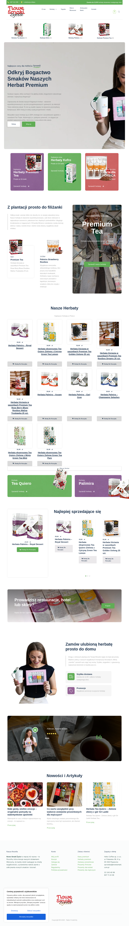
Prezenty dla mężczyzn (87, 870)
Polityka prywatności (59, 870)
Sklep (13, 124)
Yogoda (63, 9)
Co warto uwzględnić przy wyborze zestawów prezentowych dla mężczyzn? (64, 812)
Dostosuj (14, 911)
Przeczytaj (12, 825)
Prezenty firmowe (84, 865)
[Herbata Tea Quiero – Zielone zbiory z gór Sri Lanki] (104, 794)
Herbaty (52, 9)
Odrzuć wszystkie (34, 911)
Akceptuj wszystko (26, 917)
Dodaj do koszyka (20, 364)
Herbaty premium (84, 859)
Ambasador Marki (83, 9)
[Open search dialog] (119, 12)
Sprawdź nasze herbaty (97, 264)
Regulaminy (55, 867)
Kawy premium (83, 857)
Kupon (107, 606)
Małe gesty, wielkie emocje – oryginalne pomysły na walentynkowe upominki (22, 812)
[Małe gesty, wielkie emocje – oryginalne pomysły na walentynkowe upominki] (25, 794)
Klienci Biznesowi (73, 9)
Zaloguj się (55, 862)
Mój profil (55, 857)
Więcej (28, 124)
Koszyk (54, 859)
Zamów (54, 865)
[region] (26, 905)
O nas (44, 9)
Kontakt (93, 9)
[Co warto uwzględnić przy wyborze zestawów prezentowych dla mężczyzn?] (64, 794)
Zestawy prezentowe (86, 862)
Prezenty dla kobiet (85, 867)
